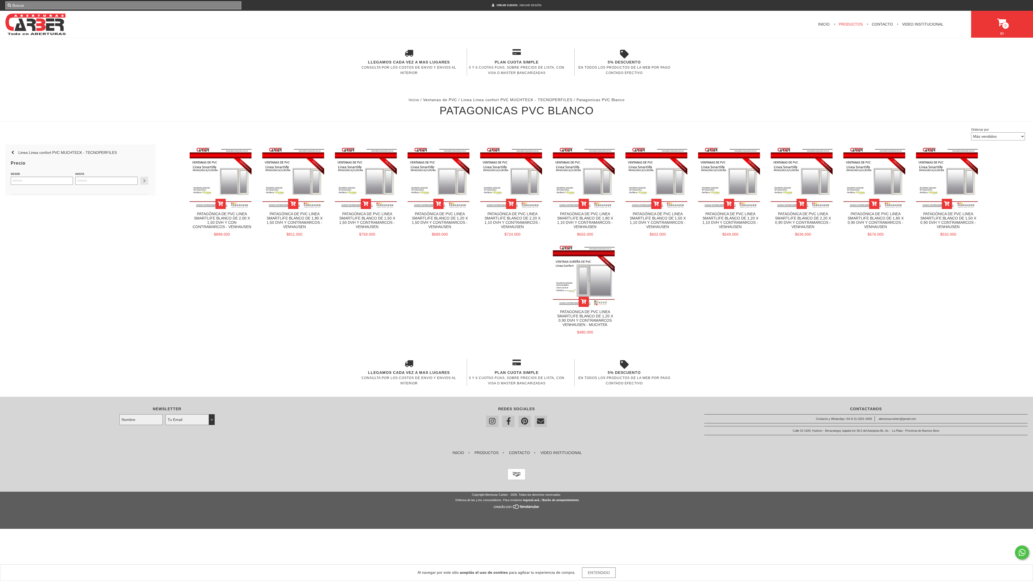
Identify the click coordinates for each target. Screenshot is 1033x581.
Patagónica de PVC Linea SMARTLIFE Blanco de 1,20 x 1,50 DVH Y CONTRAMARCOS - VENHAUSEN (440, 220)
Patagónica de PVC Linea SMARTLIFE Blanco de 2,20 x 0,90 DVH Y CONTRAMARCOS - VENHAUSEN (803, 220)
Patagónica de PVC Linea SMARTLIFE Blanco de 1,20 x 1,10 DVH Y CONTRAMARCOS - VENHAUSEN (730, 220)
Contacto (882, 24)
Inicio (824, 24)
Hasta (79, 173)
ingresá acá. (531, 500)
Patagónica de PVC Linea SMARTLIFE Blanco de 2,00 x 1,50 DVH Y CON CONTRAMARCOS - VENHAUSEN (222, 220)
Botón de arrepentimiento (560, 500)
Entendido (599, 573)
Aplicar (144, 181)
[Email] (541, 421)
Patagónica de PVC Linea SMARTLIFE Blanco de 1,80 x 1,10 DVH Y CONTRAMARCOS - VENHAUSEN (585, 220)
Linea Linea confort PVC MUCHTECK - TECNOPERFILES (516, 100)
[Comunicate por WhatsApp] (1022, 552)
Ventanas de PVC (440, 100)
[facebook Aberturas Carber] (508, 421)
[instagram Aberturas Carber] (492, 421)
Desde (15, 173)
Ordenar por (980, 130)
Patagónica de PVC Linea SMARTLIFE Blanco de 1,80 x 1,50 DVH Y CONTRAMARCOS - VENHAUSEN (295, 220)
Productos (850, 24)
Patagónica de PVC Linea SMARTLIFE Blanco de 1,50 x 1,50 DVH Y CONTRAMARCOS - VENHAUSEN (367, 220)
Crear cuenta (507, 5)
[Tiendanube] (516, 508)
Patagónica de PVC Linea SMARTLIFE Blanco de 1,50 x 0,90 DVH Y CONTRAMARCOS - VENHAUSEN (948, 220)
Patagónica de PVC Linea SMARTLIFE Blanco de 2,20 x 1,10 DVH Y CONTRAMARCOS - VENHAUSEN (512, 220)
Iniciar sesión (530, 5)
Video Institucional (922, 24)
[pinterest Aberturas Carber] (524, 421)
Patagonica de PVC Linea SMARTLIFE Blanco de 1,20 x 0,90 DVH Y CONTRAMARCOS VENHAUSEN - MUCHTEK (585, 318)
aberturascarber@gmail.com (897, 418)
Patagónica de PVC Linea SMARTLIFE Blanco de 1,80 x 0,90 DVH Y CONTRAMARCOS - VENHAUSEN (876, 220)
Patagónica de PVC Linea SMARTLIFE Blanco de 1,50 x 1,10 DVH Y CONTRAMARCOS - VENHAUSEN (658, 220)
